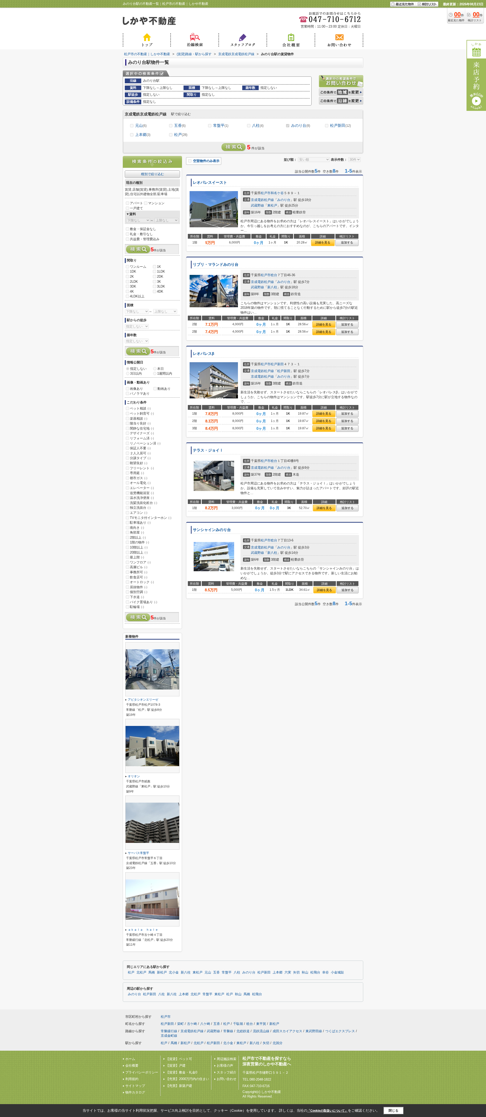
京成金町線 (169, 1036)
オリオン (134, 776)
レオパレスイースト (210, 182)
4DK (160, 291)
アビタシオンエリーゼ (143, 699)
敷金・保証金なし (143, 229)
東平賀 (261, 1024)
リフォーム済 (142, 438)
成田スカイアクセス (287, 1031)
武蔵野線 (257, 205)
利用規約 (131, 1079)
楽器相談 (138, 418)
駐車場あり (140, 522)
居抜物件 (138, 587)
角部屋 (137, 532)
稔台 (274, 275)
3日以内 (136, 373)
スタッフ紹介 (226, 1072)
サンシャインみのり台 (212, 530)
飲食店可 (138, 577)
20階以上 (139, 552)
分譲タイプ (140, 458)
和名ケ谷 (277, 193)
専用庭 (137, 473)
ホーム (130, 1059)
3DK (133, 286)
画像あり (136, 389)
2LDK (134, 281)
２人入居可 (140, 453)
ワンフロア (140, 562)
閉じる (393, 1110)
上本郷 (142, 134)
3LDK (161, 286)
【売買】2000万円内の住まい (187, 1079)
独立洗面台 (140, 508)
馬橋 (151, 972)
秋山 (305, 972)
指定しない (138, 369)
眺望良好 (138, 463)
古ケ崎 (192, 1024)
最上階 (137, 557)
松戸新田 (340, 125)
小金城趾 (337, 972)
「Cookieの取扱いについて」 (327, 1110)
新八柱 (272, 287)
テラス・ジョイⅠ (208, 450)
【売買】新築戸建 (179, 1086)
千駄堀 (238, 1024)
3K (159, 281)
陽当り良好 (140, 423)
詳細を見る (322, 242)
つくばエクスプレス (340, 1031)
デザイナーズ (142, 433)
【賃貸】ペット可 (179, 1059)
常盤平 (220, 125)
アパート (136, 203)
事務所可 (138, 572)
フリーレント (142, 468)
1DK (133, 271)
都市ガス (138, 478)
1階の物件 (139, 542)
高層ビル (138, 567)
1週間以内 (164, 373)
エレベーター (142, 488)
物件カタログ (135, 1092)
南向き (137, 528)
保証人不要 (140, 448)
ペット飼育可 (142, 413)
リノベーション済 (145, 443)
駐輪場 (137, 607)
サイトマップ (135, 1086)
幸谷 (325, 972)
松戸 (180, 134)
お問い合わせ (226, 1079)
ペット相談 (140, 408)
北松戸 (141, 972)
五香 (180, 125)
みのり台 (300, 125)
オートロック (142, 582)
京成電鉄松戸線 (262, 200)
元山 (141, 125)
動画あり (164, 389)
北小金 (174, 972)
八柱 (258, 125)
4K (132, 291)
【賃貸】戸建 (176, 1065)
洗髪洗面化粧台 (143, 503)
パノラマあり (140, 393)
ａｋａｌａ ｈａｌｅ (143, 929)
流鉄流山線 (261, 1031)
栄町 (180, 1024)
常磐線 (228, 1031)
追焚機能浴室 (142, 493)
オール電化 (140, 483)
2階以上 (138, 537)
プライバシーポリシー (141, 1072)
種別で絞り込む (152, 174)
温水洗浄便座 (142, 498)
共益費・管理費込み (144, 239)
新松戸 (162, 972)
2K (132, 276)
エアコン (138, 513)
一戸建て (136, 208)
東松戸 (272, 205)
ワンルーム (138, 267)
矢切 (296, 972)
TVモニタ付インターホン (150, 518)
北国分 (277, 1043)
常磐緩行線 (169, 1031)
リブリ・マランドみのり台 (215, 264)
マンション (156, 203)
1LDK (161, 271)
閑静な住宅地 (142, 428)
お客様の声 (225, 1065)
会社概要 (131, 1065)
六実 (288, 972)
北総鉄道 (243, 1031)
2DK (160, 276)
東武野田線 (314, 1031)
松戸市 (266, 193)
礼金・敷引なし (141, 234)
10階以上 (139, 547)
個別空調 (138, 592)
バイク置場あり (143, 602)
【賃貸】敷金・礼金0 (181, 1072)
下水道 (137, 597)
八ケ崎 (205, 1024)
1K (159, 267)
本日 (160, 369)
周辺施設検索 (226, 1059)
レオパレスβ (203, 354)
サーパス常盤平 (138, 853)
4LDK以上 (137, 296)
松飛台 (315, 972)
